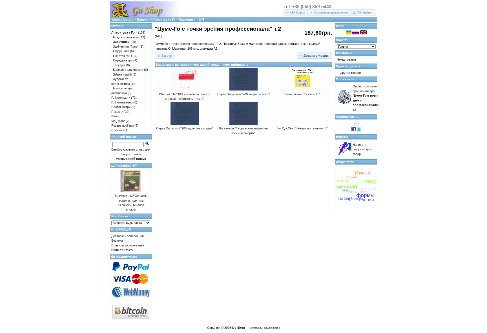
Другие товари (350, 72)
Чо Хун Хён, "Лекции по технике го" (302, 128)
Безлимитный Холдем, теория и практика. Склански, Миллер (131, 200)
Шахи (115, 116)
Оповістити (345, 79)
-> (124, 32)
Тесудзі (118, 65)
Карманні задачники (127, 69)
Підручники (121, 51)
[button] (296, 12)
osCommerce (272, 328)
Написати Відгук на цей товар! (362, 149)
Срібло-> (117, 130)
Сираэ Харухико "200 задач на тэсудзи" (184, 128)
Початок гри (121, 56)
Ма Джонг (118, 121)
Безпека (117, 240)
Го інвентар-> (120, 97)
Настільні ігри (120, 107)
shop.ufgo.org (123, 19)
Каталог (143, 19)
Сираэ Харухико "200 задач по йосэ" (243, 94)
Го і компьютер (121, 102)
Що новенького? (123, 165)
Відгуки (342, 136)
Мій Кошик (344, 53)
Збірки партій (122, 74)
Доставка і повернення (127, 236)
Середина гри (122, 60)
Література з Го (164, 19)
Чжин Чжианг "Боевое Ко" (302, 94)
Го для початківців (126, 37)
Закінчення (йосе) (126, 46)
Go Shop (238, 327)
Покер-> (117, 111)
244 (201, 19)
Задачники (187, 19)
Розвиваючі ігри (122, 125)
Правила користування (127, 245)
